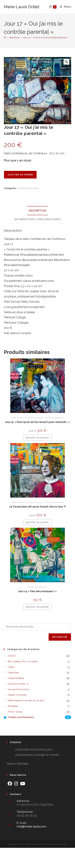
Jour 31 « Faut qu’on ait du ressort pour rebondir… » (37, 422)
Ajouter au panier (20, 174)
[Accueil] (5, 37)
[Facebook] (10, 784)
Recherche (60, 637)
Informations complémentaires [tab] (37, 219)
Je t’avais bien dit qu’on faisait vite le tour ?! (37, 506)
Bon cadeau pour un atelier (23, 661)
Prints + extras (15, 711)
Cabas (11, 667)
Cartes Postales (16, 678)
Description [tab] (37, 210)
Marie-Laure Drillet (22, 6)
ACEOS (12, 655)
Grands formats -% (18, 683)
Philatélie (13, 706)
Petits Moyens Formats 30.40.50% (27, 417)
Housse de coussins (18, 689)
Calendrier (13, 672)
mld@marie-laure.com (31, 826)
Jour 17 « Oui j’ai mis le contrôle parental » (45, 37)
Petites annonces (17, 694)
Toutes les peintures (28, 188)
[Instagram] (16, 784)
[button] (66, 62)
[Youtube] (22, 784)
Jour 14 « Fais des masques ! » (37, 591)
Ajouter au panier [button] (37, 437)
